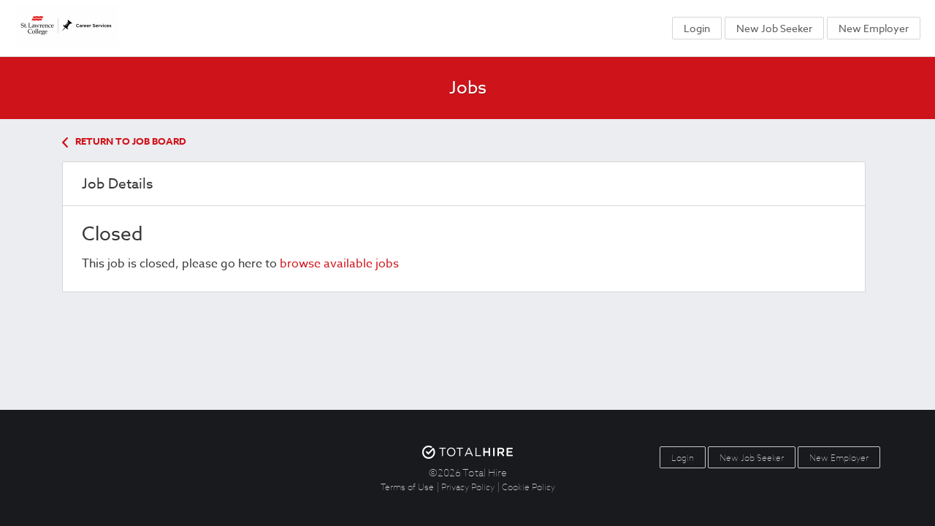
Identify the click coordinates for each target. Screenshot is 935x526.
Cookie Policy (528, 486)
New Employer (874, 28)
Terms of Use (407, 486)
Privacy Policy (468, 486)
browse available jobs (339, 263)
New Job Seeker (774, 28)
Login (697, 28)
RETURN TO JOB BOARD (130, 141)
